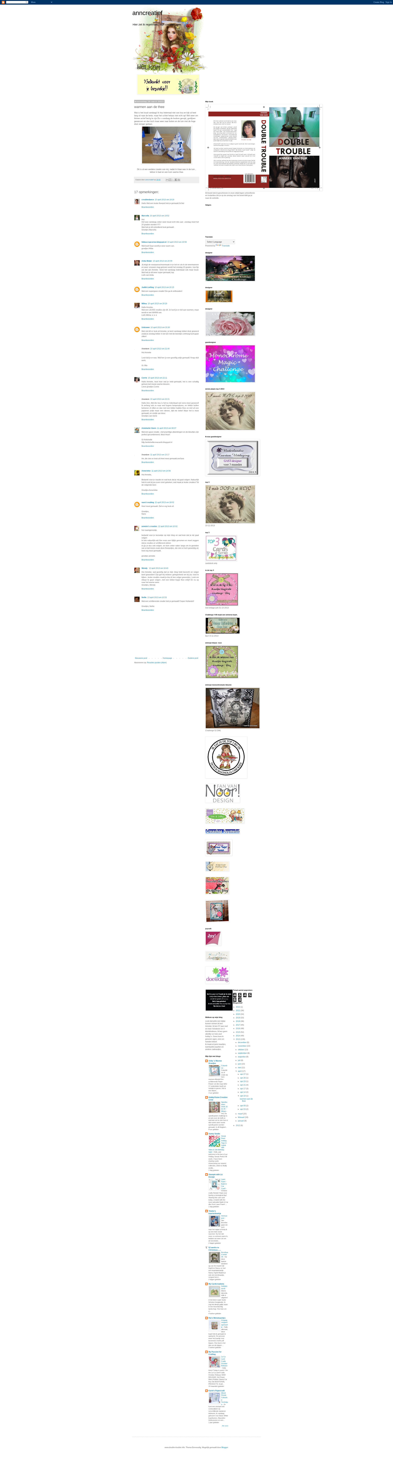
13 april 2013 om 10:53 (157, 597)
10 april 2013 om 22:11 (157, 378)
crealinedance (148, 200)
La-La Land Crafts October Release (224, 1361)
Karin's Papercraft (216, 1391)
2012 (238, 1125)
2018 (238, 1021)
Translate (226, 246)
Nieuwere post (141, 658)
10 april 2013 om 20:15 (164, 287)
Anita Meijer (147, 261)
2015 (238, 1032)
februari (241, 1117)
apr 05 (243, 1106)
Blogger (225, 1447)
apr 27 (243, 1074)
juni (239, 1064)
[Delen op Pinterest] (178, 179)
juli (239, 1060)
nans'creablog (148, 502)
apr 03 (243, 1109)
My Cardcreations (216, 1284)
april (240, 1071)
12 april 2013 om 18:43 (158, 568)
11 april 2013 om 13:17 (159, 455)
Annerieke (146, 471)
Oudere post (193, 658)
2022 (238, 1007)
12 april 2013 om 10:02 (167, 526)
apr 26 (243, 1078)
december (242, 1042)
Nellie (144, 597)
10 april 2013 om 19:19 (164, 200)
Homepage (167, 658)
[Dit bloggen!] (170, 179)
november (242, 1046)
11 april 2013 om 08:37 (166, 428)
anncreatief (147, 13)
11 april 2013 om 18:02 (164, 502)
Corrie (144, 378)
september (242, 1053)
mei (239, 1068)
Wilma (144, 304)
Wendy (145, 568)
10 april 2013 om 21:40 (160, 349)
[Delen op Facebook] (175, 179)
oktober (241, 1050)
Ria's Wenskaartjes (217, 1318)
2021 (238, 1010)
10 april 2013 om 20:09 (162, 261)
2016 (238, 1028)
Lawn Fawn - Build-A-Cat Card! (224, 1183)
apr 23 (243, 1081)
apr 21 (243, 1085)
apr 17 (243, 1089)
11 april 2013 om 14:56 (161, 471)
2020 (238, 1014)
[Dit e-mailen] (167, 179)
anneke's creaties (149, 526)
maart (240, 1114)
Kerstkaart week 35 (224, 1254)
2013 (238, 1039)
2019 (238, 1018)
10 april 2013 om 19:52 (159, 216)
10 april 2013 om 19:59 (177, 242)
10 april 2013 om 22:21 (160, 399)
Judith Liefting (148, 287)
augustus (242, 1057)
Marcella (145, 216)
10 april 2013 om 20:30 (160, 327)
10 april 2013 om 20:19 (157, 304)
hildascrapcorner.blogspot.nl (154, 242)
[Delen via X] (173, 179)
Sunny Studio (214, 1134)
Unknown (146, 327)
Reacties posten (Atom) (157, 663)
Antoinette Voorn (149, 428)
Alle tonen (225, 1426)
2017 (238, 1025)
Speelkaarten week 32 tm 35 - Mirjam (224, 1106)
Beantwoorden (148, 207)
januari (241, 1121)
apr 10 (243, 1096)
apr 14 (243, 1092)
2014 (238, 1036)
